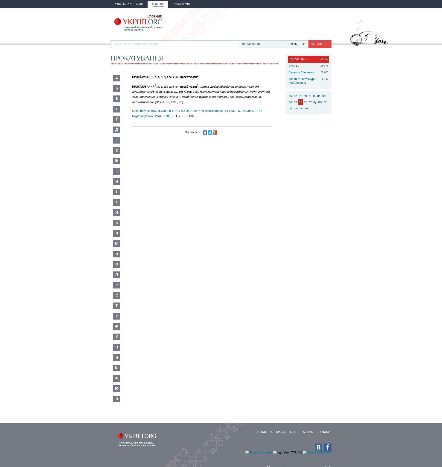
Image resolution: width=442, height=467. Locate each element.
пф (320, 102)
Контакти (324, 432)
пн (324, 96)
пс (305, 102)
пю (301, 108)
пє (300, 96)
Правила (306, 432)
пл (318, 96)
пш (296, 108)
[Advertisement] (278, 22)
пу (314, 102)
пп (295, 102)
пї (314, 96)
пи (305, 96)
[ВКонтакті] (205, 132)
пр (300, 102)
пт (310, 102)
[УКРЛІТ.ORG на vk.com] (318, 447)
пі (310, 96)
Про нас (261, 432)
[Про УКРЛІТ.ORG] (369, 45)
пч (290, 108)
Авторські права (283, 432)
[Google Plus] (215, 132)
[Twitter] (210, 132)
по (290, 102)
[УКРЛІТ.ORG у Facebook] (328, 447)
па (290, 96)
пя (306, 108)
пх (325, 102)
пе (295, 96)
